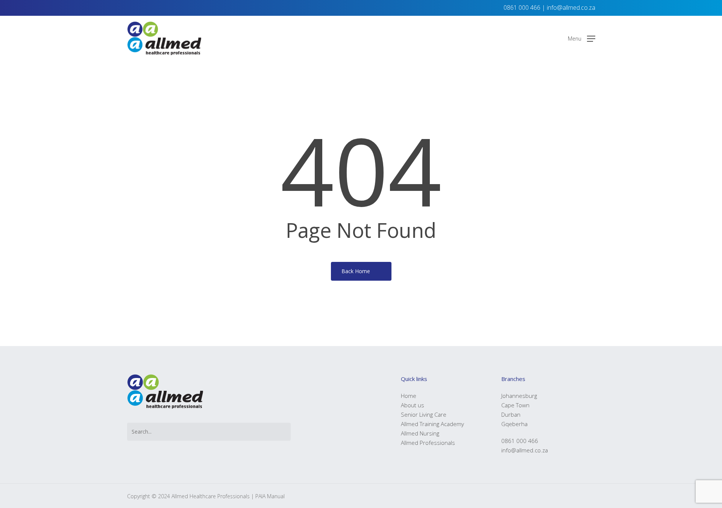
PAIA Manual (270, 496)
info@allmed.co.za (571, 7)
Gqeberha (514, 424)
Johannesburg (519, 395)
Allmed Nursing (420, 433)
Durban (510, 414)
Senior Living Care (423, 414)
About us (412, 405)
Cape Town (515, 405)
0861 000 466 (522, 7)
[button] (581, 38)
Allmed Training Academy (432, 424)
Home (408, 395)
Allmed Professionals (428, 442)
